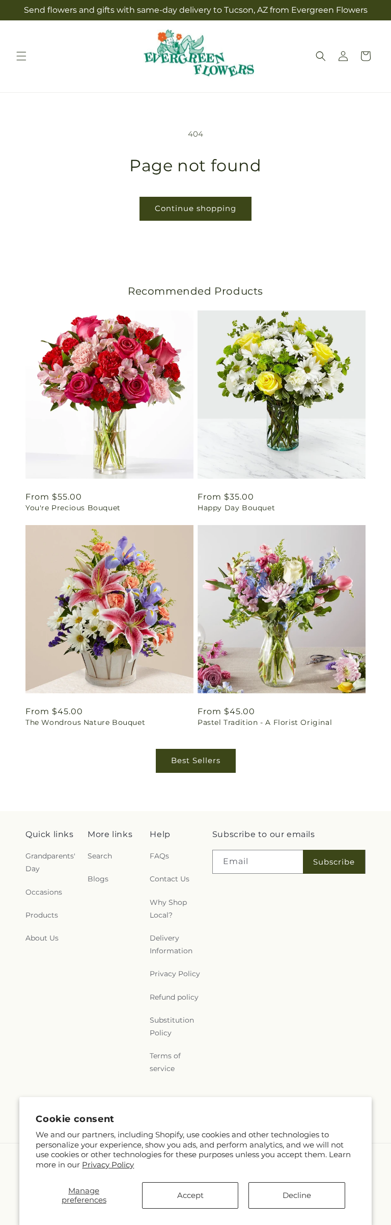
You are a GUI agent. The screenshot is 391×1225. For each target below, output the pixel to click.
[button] (21, 56)
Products (41, 915)
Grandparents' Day (50, 862)
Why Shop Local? (168, 909)
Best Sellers (195, 760)
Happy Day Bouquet (236, 507)
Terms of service (165, 1062)
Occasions (43, 892)
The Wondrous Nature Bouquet (85, 722)
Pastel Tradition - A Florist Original (265, 722)
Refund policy (174, 997)
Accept (190, 1195)
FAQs (159, 856)
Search (100, 856)
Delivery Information (171, 944)
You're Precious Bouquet (73, 507)
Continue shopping (195, 208)
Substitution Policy (172, 1026)
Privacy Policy (108, 1164)
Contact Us (169, 878)
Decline (297, 1195)
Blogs (98, 878)
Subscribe (334, 862)
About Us (42, 938)
